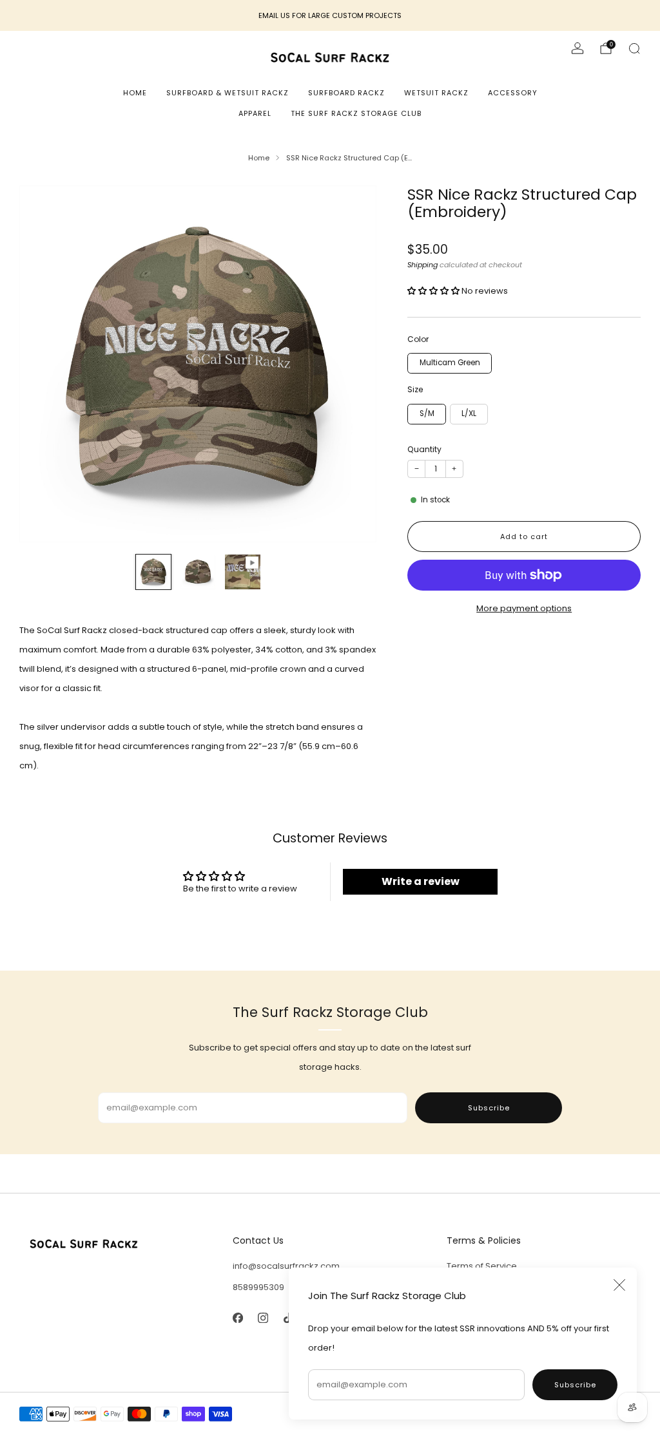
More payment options (524, 608)
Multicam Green (450, 362)
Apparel (254, 113)
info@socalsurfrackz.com (286, 1266)
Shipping (422, 265)
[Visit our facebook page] (238, 1317)
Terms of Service (482, 1266)
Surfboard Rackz (346, 93)
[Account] (577, 48)
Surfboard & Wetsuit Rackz (227, 93)
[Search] (634, 48)
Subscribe (575, 1385)
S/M (427, 413)
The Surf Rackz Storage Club (356, 113)
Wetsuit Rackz (436, 93)
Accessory (513, 93)
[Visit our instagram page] (263, 1317)
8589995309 (258, 1287)
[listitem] (330, 15)
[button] (434, 291)
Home (135, 93)
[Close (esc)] (619, 1285)
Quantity (424, 449)
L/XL (468, 413)
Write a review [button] (421, 881)
